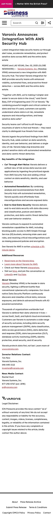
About (15, 502)
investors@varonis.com (13, 368)
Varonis (5, 283)
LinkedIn (8, 274)
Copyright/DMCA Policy (13, 512)
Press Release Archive (30, 502)
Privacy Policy (34, 512)
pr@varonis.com (9, 387)
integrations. (34, 267)
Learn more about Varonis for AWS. (21, 264)
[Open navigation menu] (4, 22)
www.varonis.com (10, 349)
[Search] (37, 23)
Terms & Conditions (38, 507)
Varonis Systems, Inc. (27, 69)
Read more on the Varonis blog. (19, 261)
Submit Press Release (16, 507)
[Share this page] (49, 22)
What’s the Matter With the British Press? (26, 4)
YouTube (22, 274)
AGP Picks (6, 4)
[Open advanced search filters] (42, 23)
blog (15, 271)
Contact (47, 512)
